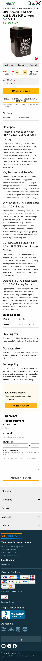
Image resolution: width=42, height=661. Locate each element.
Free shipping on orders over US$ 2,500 (21, 99)
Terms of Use (5, 653)
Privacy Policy (16, 653)
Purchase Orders (7, 602)
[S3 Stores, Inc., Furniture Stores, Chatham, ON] (13, 614)
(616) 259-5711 (11, 549)
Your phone (8, 442)
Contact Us (5, 564)
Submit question (21, 478)
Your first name (9, 424)
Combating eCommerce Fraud (12, 591)
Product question (10, 450)
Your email (7, 433)
